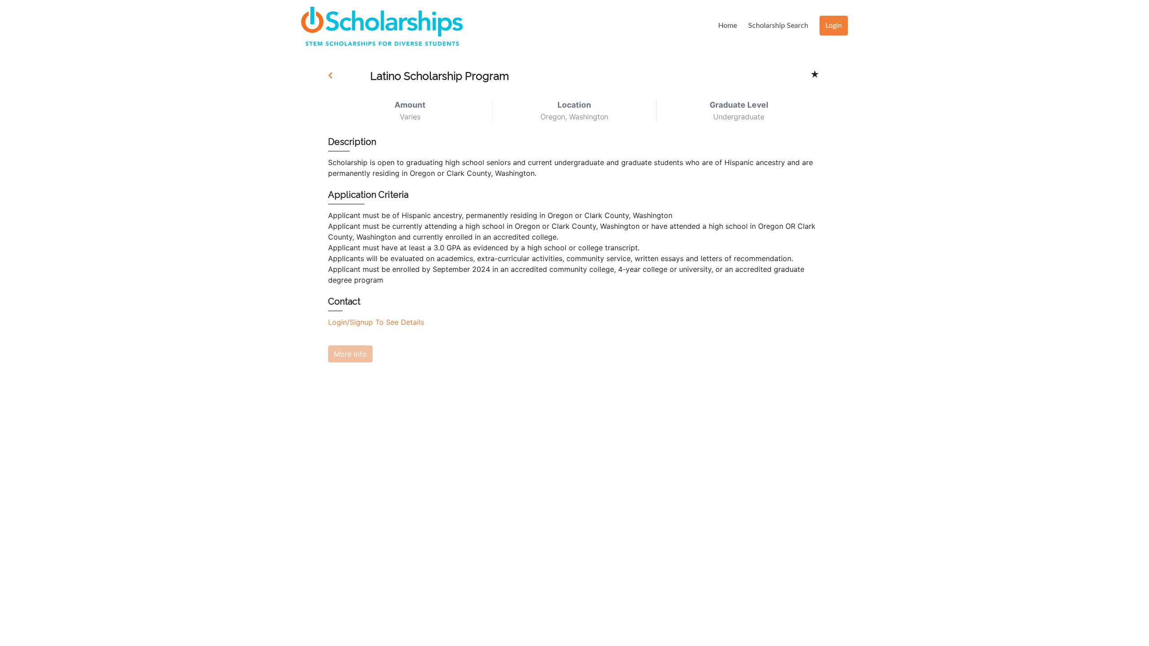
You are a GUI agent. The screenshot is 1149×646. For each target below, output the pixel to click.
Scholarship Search (778, 25)
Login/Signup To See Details (376, 322)
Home (727, 25)
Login (833, 25)
